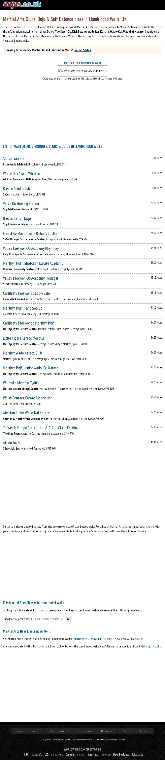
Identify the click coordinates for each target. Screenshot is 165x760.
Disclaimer (106, 731)
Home (19, 731)
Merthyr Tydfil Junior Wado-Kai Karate (30, 368)
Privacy (126, 731)
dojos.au (106, 754)
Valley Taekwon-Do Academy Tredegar (30, 278)
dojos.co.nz (137, 754)
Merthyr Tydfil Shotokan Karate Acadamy (33, 263)
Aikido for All (12, 442)
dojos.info (37, 754)
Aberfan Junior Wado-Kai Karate (26, 413)
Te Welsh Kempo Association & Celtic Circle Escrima (41, 427)
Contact (144, 731)
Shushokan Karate (16, 158)
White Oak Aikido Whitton (21, 173)
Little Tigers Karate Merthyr (23, 338)
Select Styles (82, 50)
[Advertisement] (82, 565)
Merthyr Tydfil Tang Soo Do (22, 308)
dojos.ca (81, 754)
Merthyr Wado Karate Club (22, 353)
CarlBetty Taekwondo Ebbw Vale (26, 293)
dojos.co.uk (57, 754)
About (36, 731)
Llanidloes (137, 639)
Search (150, 526)
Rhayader (96, 639)
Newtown (120, 639)
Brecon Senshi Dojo (17, 218)
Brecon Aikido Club (16, 188)
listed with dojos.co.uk (146, 646)
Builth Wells (81, 639)
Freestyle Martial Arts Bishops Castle (30, 233)
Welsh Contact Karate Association (27, 398)
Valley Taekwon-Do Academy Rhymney (31, 248)
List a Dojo (85, 731)
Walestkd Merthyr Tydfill (21, 383)
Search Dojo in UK (59, 731)
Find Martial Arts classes (18, 619)
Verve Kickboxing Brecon (21, 203)
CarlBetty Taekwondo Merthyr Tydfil (29, 323)
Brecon (108, 639)
